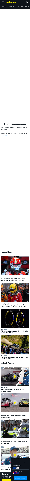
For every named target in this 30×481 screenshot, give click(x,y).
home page (4, 135)
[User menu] (26, 2)
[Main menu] (3, 2)
